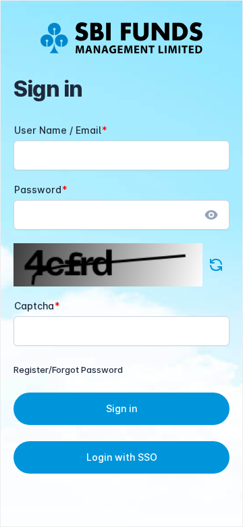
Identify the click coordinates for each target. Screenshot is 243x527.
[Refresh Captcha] (216, 264)
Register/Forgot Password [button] (68, 369)
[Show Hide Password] (211, 214)
